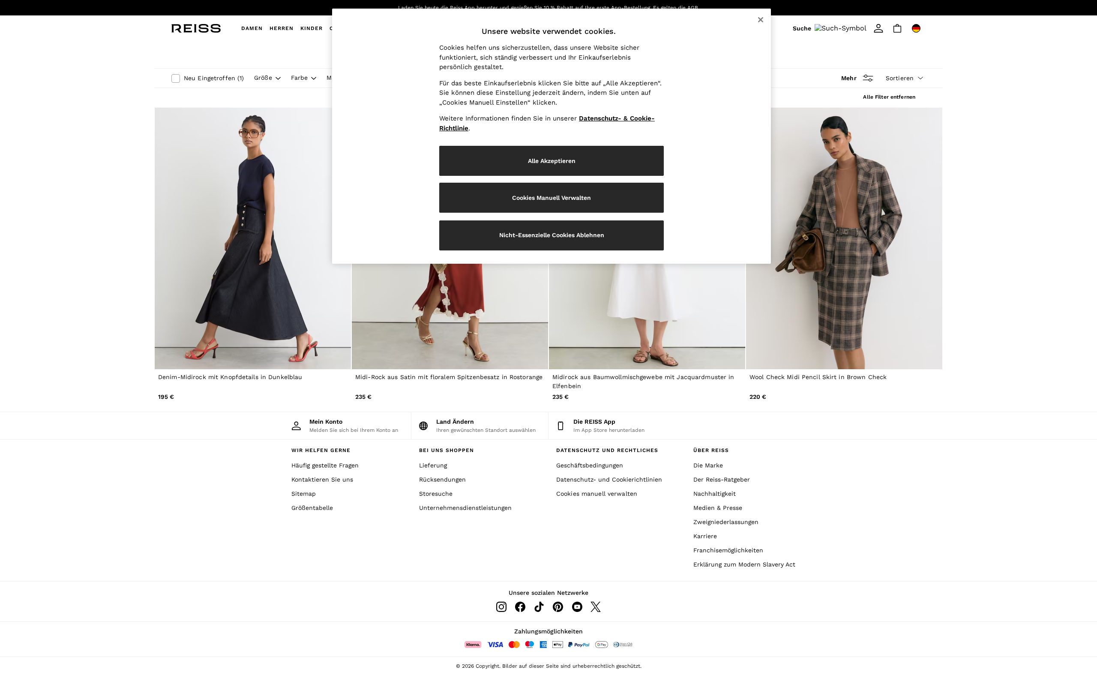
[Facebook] (520, 606)
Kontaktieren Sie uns (322, 479)
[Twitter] (595, 606)
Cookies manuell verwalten (596, 493)
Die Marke (708, 465)
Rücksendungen (442, 479)
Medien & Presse (717, 507)
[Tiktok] (539, 606)
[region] (551, 136)
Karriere (705, 536)
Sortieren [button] (900, 78)
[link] (831, 28)
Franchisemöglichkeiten (728, 550)
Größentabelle (312, 507)
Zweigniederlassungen (725, 521)
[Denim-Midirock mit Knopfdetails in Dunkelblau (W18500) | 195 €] (253, 239)
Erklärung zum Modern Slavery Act (744, 564)
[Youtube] (576, 606)
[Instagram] (501, 606)
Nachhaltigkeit (714, 493)
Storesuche (436, 493)
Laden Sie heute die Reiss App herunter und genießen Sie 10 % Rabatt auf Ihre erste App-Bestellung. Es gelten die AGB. (548, 8)
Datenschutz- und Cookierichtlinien (609, 479)
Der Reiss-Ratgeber (721, 479)
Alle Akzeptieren (551, 160)
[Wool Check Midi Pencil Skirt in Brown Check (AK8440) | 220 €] (844, 239)
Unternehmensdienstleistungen (465, 507)
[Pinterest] (557, 606)
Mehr (848, 78)
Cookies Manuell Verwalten (551, 197)
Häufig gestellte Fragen (325, 465)
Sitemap (303, 493)
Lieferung (433, 465)
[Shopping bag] (897, 28)
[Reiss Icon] (196, 28)
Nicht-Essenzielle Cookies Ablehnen (551, 235)
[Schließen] (760, 19)
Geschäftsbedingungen (589, 465)
